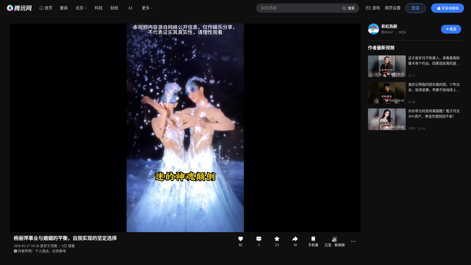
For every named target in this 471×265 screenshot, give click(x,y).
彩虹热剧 (389, 26)
